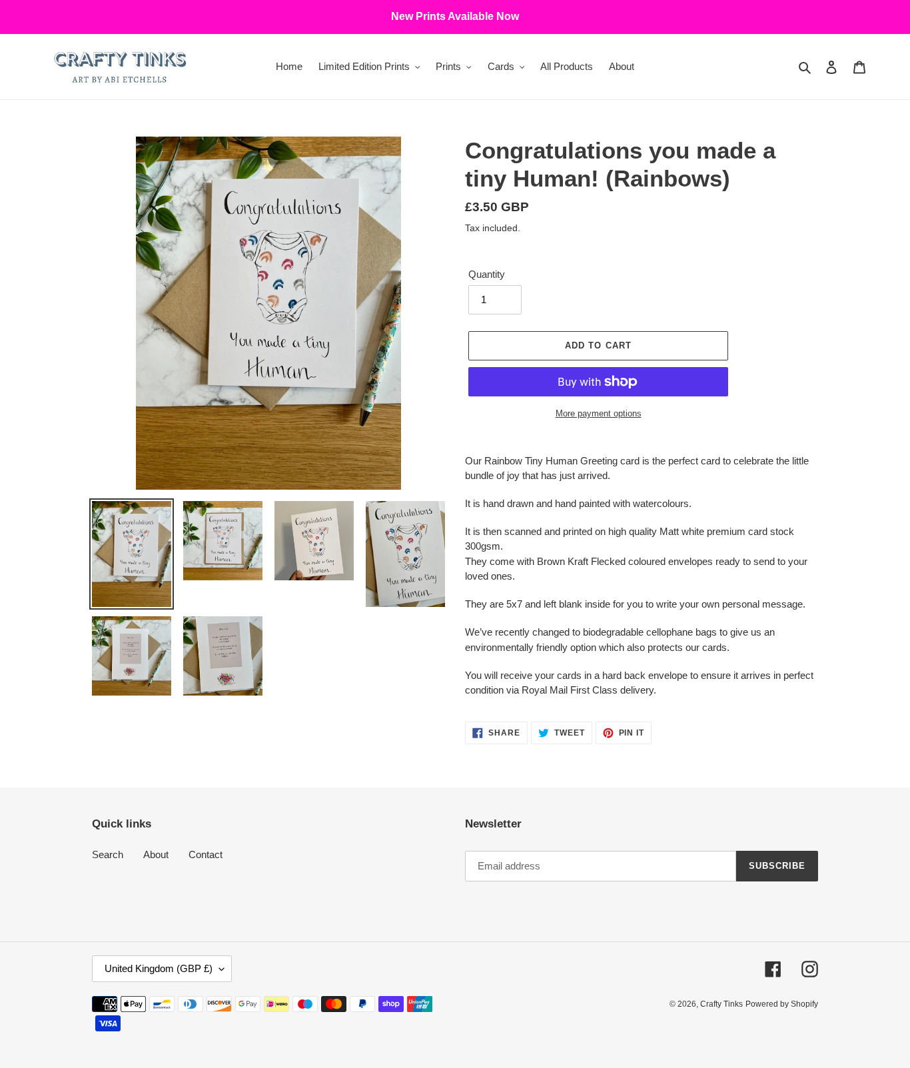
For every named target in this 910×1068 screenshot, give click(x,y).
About (156, 854)
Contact (206, 854)
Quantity (486, 274)
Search (107, 854)
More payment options (599, 413)
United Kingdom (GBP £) (159, 968)
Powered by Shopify (781, 1004)
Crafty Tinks (721, 1004)
